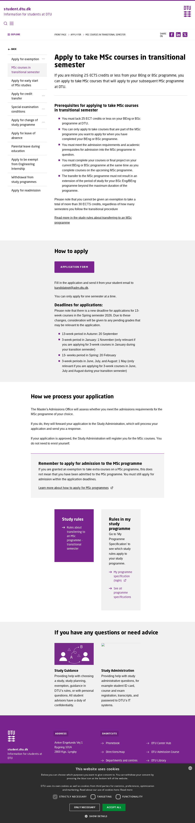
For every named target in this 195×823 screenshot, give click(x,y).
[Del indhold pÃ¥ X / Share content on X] (185, 34)
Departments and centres (121, 760)
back (13, 49)
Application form (74, 266)
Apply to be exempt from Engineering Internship (24, 164)
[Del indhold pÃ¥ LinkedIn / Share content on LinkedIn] (178, 34)
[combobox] (190, 768)
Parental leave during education (25, 148)
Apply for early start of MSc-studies (24, 83)
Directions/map (115, 751)
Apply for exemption (25, 59)
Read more (126, 789)
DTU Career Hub (161, 743)
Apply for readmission (26, 190)
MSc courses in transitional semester (25, 70)
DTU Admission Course (165, 751)
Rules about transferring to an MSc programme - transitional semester (76, 538)
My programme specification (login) (123, 576)
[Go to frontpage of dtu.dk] (187, 11)
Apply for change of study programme (24, 122)
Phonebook (113, 743)
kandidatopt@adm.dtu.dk (71, 287)
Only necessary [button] (84, 807)
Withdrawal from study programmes (23, 179)
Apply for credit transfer (21, 96)
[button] (12, 23)
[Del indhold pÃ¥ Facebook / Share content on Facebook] (171, 34)
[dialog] (97, 793)
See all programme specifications (122, 592)
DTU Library (158, 760)
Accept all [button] (114, 807)
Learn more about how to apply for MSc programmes (73, 487)
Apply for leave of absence (23, 135)
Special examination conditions (24, 109)
